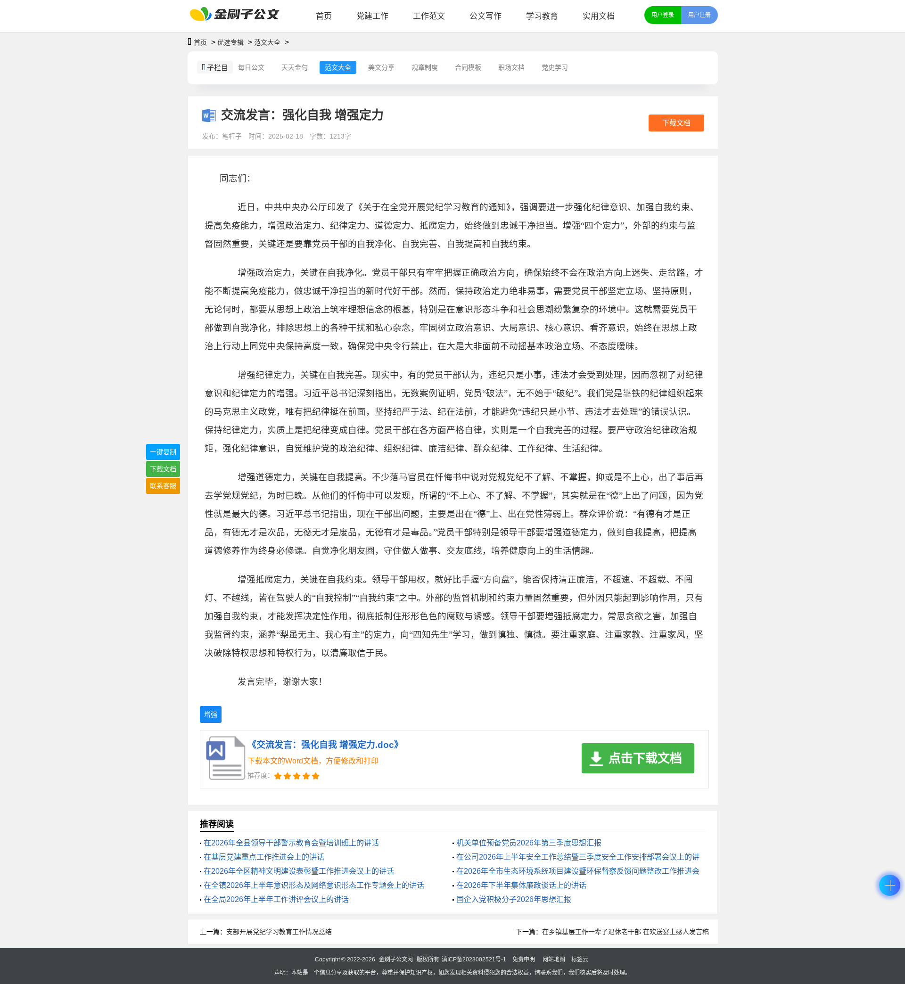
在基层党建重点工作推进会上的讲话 (264, 857)
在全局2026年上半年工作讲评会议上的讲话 (276, 899)
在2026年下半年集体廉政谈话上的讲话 (521, 885)
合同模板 (468, 67)
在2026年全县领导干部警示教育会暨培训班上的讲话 (291, 843)
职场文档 (511, 67)
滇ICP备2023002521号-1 (474, 959)
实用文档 (599, 16)
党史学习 (555, 67)
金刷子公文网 (396, 959)
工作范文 (429, 16)
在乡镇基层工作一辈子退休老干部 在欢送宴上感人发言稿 (625, 931)
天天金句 (294, 67)
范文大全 (267, 42)
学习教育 (542, 16)
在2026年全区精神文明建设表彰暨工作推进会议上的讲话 (299, 871)
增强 (210, 714)
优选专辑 (230, 42)
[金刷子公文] (238, 16)
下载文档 (676, 123)
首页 (324, 16)
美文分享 (381, 67)
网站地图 (554, 959)
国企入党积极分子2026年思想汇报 (513, 899)
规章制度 (424, 67)
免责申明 (523, 959)
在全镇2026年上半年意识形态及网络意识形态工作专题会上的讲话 (314, 885)
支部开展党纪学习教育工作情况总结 (279, 931)
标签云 (579, 959)
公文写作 (485, 16)
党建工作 (372, 16)
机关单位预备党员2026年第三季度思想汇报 (528, 843)
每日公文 (251, 67)
